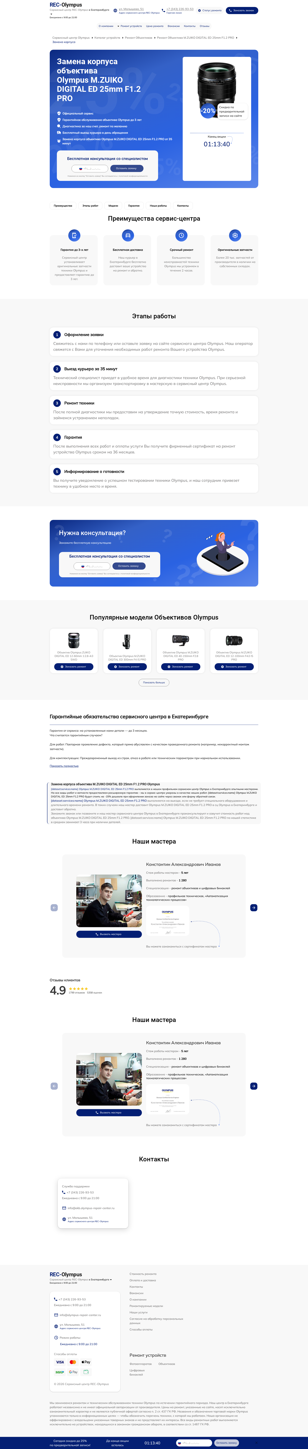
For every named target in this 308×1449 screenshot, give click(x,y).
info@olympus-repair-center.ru (80, 1315)
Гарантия (134, 205)
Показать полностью (64, 766)
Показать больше (154, 682)
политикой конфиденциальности (133, 176)
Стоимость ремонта (143, 1274)
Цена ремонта (154, 26)
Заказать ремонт (75, 666)
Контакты (190, 26)
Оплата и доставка (143, 1280)
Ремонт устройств (131, 26)
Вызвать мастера (110, 934)
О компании (106, 26)
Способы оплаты (141, 1329)
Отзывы (204, 26)
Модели (113, 205)
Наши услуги (139, 1312)
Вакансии (174, 26)
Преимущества (63, 205)
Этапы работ (90, 205)
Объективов (166, 1364)
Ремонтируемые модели (146, 1306)
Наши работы (158, 205)
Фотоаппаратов (141, 1364)
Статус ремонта (212, 10)
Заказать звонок (243, 10)
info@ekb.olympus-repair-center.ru (91, 1208)
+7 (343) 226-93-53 (180, 9)
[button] (253, 907)
